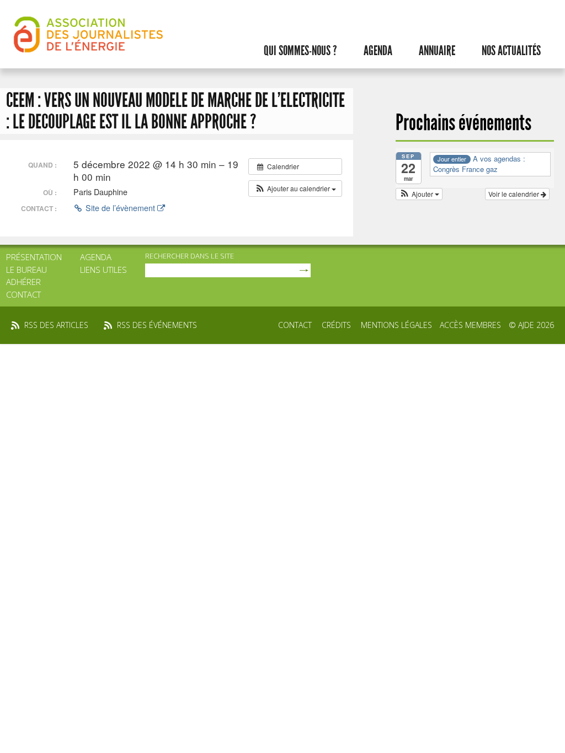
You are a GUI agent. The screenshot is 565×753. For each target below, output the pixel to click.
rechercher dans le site (189, 256)
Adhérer (23, 281)
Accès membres (470, 325)
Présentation (34, 256)
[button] (295, 188)
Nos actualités (511, 50)
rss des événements (157, 325)
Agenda (378, 50)
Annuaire (437, 50)
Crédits (336, 325)
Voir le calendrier (514, 193)
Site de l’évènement (120, 207)
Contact (23, 294)
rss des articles (56, 325)
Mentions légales (396, 325)
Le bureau (26, 269)
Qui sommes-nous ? (300, 50)
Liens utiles (103, 269)
